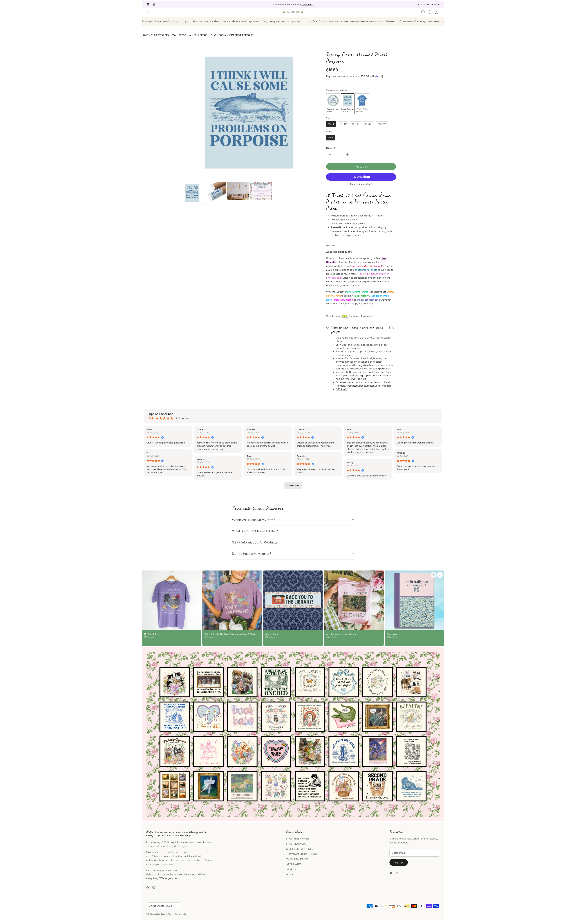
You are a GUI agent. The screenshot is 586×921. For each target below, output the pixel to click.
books (157, 874)
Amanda (401, 453)
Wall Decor (179, 35)
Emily (149, 429)
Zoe (349, 429)
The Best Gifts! (160, 35)
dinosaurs (188, 874)
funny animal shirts (357, 291)
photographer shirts (365, 269)
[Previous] (245, 4)
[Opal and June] (293, 12)
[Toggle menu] (149, 12)
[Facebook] (148, 4)
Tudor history (361, 295)
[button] (293, 485)
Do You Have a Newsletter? (251, 554)
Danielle (301, 456)
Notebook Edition (306, 4)
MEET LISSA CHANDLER (300, 848)
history (174, 874)
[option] (249, 112)
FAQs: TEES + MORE (297, 838)
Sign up (398, 862)
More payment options (361, 184)
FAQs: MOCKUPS (296, 843)
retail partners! (381, 368)
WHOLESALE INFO (297, 859)
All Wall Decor (198, 35)
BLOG (289, 874)
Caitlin (200, 429)
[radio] (333, 103)
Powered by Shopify (176, 914)
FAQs (345, 316)
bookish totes (167, 860)
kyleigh (350, 462)
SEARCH (291, 869)
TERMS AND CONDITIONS (301, 854)
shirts (158, 856)
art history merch (343, 299)
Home (145, 35)
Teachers (386, 385)
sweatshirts (170, 856)
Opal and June (160, 914)
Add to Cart (361, 166)
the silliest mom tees (368, 299)
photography (159, 870)
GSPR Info (341, 389)
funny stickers (186, 856)
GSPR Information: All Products (254, 542)
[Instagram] (154, 4)
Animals (340, 385)
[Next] (340, 4)
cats (383, 291)
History (371, 385)
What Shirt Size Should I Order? (255, 531)
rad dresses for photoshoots (367, 265)
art (180, 874)
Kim (399, 429)
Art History (352, 385)
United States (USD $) (427, 4)
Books (362, 385)
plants (165, 874)
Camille (301, 429)
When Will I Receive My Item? (253, 520)
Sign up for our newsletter (373, 375)
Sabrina (200, 459)
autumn (251, 429)
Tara (249, 456)
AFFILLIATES (293, 864)
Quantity (331, 147)
